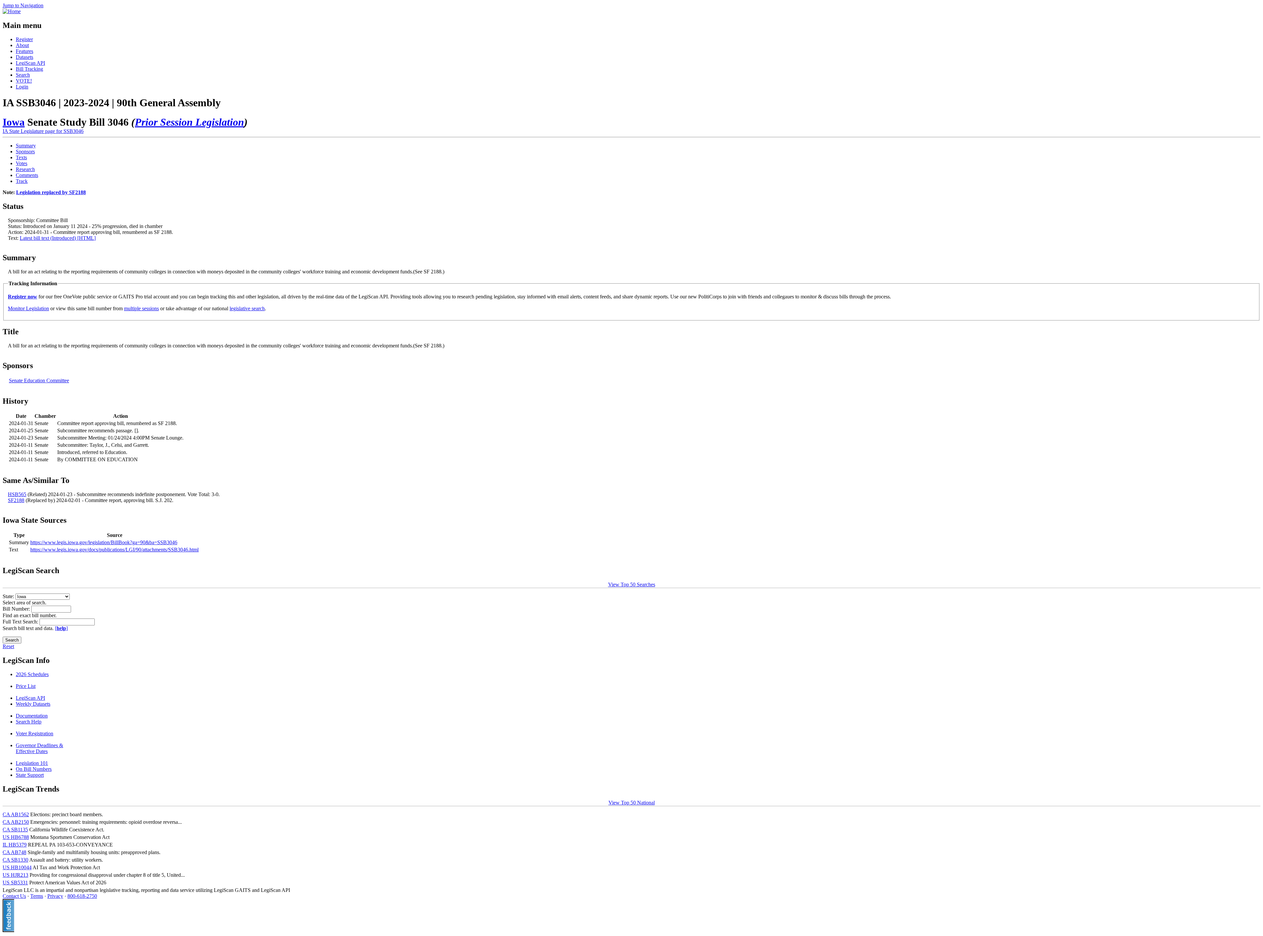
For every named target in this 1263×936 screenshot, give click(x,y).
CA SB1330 (15, 860)
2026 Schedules (32, 674)
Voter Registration (34, 733)
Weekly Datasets (33, 704)
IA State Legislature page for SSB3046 (43, 131)
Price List (26, 686)
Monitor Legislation (28, 308)
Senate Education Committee (39, 380)
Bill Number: (17, 609)
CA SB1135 (15, 829)
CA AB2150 (16, 822)
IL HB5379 (15, 844)
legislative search (247, 308)
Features (24, 51)
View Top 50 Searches (631, 584)
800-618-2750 (82, 896)
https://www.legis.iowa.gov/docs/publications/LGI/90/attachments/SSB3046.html (114, 549)
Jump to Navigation (23, 5)
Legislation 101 (32, 763)
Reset (8, 646)
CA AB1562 (16, 814)
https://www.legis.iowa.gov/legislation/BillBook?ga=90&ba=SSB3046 (103, 542)
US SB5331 (15, 882)
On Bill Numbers (34, 769)
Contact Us (14, 896)
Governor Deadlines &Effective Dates (39, 748)
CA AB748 (14, 852)
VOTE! (24, 81)
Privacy (55, 896)
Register (24, 39)
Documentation (32, 716)
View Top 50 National (631, 802)
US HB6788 (16, 837)
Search (23, 75)
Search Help (28, 721)
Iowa (14, 122)
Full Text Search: (21, 621)
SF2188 (16, 500)
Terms (36, 896)
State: (9, 596)
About (22, 45)
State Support (30, 775)
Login (22, 86)
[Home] (12, 11)
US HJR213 (15, 875)
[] (61, 628)
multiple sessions (141, 308)
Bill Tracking (29, 69)
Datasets (24, 57)
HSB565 (17, 494)
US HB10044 (17, 867)
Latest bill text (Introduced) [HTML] (58, 238)
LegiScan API (30, 63)
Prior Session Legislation (189, 122)
